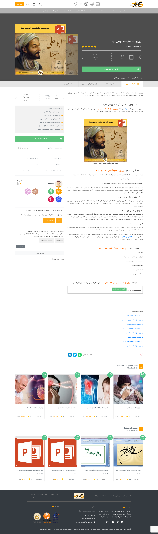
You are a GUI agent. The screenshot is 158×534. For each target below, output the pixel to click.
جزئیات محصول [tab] (131, 84)
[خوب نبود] (20, 148)
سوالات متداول (42, 494)
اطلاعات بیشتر (49, 220)
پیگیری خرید (115, 496)
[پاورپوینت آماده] (98, 4)
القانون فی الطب (127, 237)
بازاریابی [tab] (67, 84)
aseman (51, 184)
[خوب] (25, 148)
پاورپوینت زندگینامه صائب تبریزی (133, 329)
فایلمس (122, 11)
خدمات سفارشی (67, 11)
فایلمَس (125, 109)
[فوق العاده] (27, 148)
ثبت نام (19, 4)
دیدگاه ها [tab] (109, 84)
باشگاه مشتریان (80, 11)
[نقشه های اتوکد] (76, 4)
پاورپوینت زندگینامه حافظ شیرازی (133, 342)
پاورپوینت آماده (131, 78)
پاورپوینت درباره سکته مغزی (67, 408)
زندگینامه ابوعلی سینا (47, 240)
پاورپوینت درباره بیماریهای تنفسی (97, 408)
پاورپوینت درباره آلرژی (134, 408)
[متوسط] (23, 148)
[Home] (79, 496)
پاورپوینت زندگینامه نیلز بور (135, 346)
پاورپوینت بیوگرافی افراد (118, 78)
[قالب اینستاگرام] (86, 4)
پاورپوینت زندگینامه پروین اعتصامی (132, 320)
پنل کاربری (46, 11)
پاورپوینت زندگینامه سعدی (135, 337)
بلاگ (96, 496)
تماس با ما (33, 497)
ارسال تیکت (104, 496)
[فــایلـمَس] (136, 4)
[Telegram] (113, 522)
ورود (27, 4)
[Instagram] (107, 522)
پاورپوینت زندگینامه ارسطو (135, 316)
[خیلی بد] (18, 148)
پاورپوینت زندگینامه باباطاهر (135, 333)
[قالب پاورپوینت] (92, 4)
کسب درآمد (92, 11)
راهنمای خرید (126, 496)
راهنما (102, 11)
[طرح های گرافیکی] (81, 4)
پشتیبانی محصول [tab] (88, 84)
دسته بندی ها (112, 11)
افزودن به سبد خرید (111, 69)
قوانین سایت (54, 494)
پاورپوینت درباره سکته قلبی (34, 408)
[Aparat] (117, 522)
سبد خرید (36, 11)
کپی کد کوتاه (40, 253)
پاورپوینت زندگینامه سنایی (135, 324)
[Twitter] (122, 522)
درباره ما (55, 11)
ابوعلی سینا (59, 240)
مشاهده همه (20, 247)
